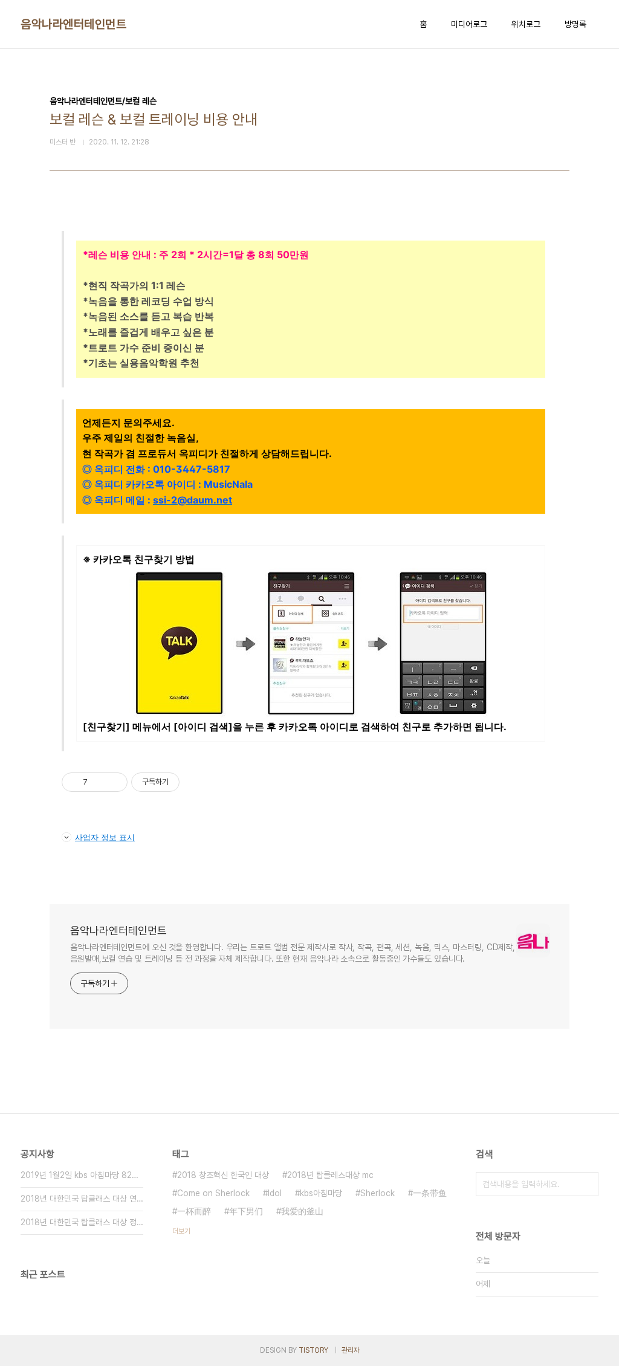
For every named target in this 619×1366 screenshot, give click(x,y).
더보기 (181, 1231)
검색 (586, 1184)
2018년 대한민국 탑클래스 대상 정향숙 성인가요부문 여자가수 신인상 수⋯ (82, 1222)
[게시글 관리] (114, 782)
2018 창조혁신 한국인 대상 (223, 1175)
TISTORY (313, 1350)
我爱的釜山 (302, 1211)
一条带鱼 (430, 1193)
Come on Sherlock (213, 1193)
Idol (275, 1193)
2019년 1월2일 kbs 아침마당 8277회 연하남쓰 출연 (82, 1175)
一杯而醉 (194, 1211)
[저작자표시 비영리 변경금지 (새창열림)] (196, 782)
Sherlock (377, 1193)
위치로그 (525, 24)
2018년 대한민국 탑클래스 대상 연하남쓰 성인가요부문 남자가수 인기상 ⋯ (82, 1198)
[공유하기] (98, 782)
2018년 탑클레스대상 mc (330, 1175)
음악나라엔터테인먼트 (73, 24)
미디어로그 (469, 24)
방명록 (575, 24)
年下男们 (246, 1211)
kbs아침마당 (321, 1193)
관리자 (351, 1350)
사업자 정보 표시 (105, 837)
